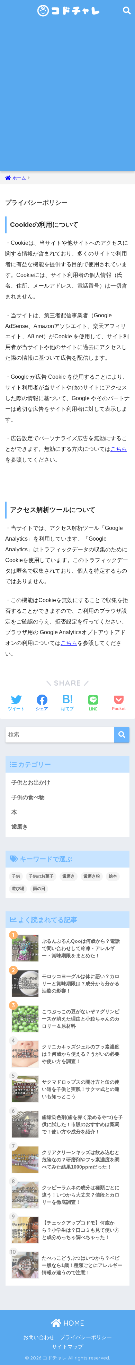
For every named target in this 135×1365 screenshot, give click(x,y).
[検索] (121, 735)
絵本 (113, 876)
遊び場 (18, 888)
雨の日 (39, 888)
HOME (72, 1323)
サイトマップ (67, 1346)
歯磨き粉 (91, 876)
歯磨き (19, 827)
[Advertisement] (67, 100)
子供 (16, 876)
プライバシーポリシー (86, 1337)
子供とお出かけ (30, 782)
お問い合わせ (38, 1337)
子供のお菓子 (41, 876)
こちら (118, 449)
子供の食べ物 (28, 797)
